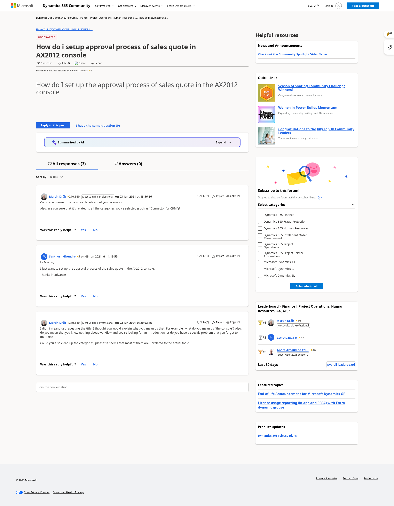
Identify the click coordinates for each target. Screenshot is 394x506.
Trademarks (371, 478)
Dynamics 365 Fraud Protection (285, 221)
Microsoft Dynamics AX (279, 262)
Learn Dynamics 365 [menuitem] (179, 6)
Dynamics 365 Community (66, 5)
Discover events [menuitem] (150, 6)
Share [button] (82, 63)
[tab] (67, 165)
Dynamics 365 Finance (279, 215)
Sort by (41, 177)
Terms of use (350, 478)
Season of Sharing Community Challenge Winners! (311, 88)
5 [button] (91, 70)
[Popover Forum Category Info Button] (319, 197)
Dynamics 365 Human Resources (286, 228)
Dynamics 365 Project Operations (278, 246)
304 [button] (302, 337)
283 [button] (314, 349)
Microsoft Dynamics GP (279, 269)
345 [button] (299, 320)
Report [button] (98, 63)
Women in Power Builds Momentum (307, 108)
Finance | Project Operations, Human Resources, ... (108, 17)
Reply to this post (53, 125)
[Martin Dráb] (44, 196)
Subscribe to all (306, 286)
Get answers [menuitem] (125, 6)
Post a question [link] (363, 6)
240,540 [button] (74, 196)
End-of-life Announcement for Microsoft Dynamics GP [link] (301, 394)
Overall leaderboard (341, 364)
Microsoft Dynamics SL (279, 275)
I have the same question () (98, 125)
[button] (314, 5)
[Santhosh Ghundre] (44, 256)
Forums (72, 17)
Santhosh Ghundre (79, 70)
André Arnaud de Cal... (293, 350)
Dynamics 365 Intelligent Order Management (285, 237)
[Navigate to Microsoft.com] (22, 5)
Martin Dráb (57, 196)
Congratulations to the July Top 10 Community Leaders (316, 131)
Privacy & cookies (326, 478)
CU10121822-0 (287, 338)
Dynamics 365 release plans (277, 435)
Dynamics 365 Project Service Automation (284, 254)
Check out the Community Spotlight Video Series (293, 54)
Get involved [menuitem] (103, 6)
